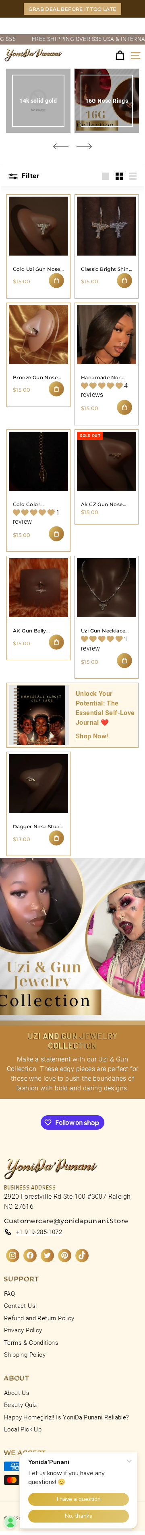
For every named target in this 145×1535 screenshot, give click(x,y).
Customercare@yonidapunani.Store (66, 1221)
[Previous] (60, 146)
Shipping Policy (25, 1354)
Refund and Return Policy (39, 1318)
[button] (102, 386)
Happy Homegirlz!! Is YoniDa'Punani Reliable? (66, 1417)
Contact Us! (20, 1305)
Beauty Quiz (20, 1405)
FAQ (9, 1293)
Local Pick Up (22, 1429)
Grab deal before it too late (72, 9)
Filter (29, 176)
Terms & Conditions (31, 1342)
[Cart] (119, 55)
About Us (16, 1393)
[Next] (84, 146)
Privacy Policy (23, 1330)
